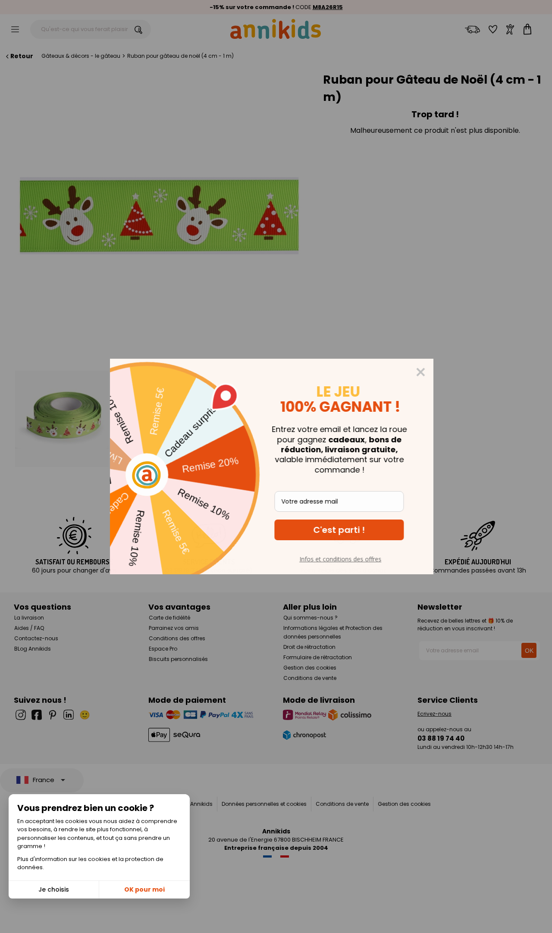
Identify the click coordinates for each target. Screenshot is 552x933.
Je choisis (53, 889)
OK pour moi (144, 889)
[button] (343, 530)
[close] (424, 372)
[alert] (276, 466)
